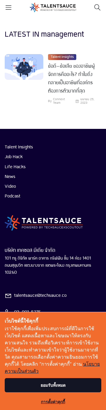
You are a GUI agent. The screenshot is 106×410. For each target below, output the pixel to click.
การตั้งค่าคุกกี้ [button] (53, 401)
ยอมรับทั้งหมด (53, 385)
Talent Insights (62, 57)
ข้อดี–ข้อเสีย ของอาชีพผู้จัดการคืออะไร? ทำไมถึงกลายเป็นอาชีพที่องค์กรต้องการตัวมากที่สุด (71, 79)
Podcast (12, 196)
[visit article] (24, 79)
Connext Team (59, 101)
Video (10, 186)
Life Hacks (15, 167)
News (10, 176)
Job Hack (14, 157)
